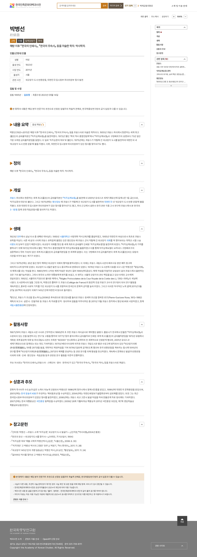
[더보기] (171, 85)
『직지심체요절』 (70, 198)
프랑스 (13, 198)
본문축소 (185, 16)
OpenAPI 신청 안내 (51, 539)
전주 (19, 236)
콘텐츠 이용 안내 (19, 499)
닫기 (141, 124)
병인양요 (56, 202)
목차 (158, 27)
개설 (158, 36)
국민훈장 (40, 401)
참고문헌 (159, 53)
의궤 (109, 240)
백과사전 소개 (16, 539)
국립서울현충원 (17, 305)
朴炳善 (15, 35)
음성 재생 (36, 124)
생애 (158, 40)
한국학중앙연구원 (22, 531)
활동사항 (159, 45)
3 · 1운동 (14, 209)
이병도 (13, 244)
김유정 (27, 95)
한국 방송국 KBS (28, 393)
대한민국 (108, 202)
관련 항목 (162, 59)
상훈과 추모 (161, 49)
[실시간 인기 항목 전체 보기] (135, 5)
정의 (158, 32)
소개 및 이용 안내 (179, 6)
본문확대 (174, 16)
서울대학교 (65, 236)
